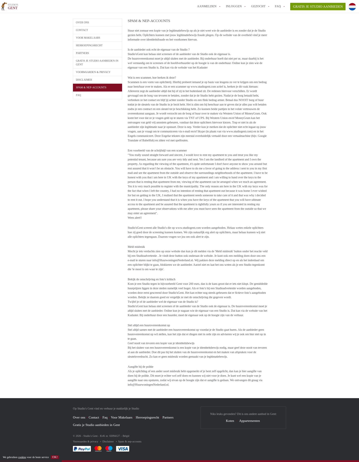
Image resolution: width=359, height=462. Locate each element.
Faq (105, 417)
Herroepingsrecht (89, 45)
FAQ (278, 6)
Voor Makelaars (88, 37)
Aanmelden (207, 6)
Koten (230, 421)
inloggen (234, 6)
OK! (55, 457)
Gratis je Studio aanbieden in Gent (97, 62)
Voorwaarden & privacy (93, 72)
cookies (22, 457)
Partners (82, 53)
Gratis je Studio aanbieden (318, 6)
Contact (82, 30)
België (126, 436)
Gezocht (258, 6)
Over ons (82, 22)
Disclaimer (84, 79)
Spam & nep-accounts (91, 87)
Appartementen (249, 421)
